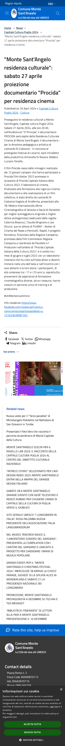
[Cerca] (58, 13)
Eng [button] (50, 3)
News (19, 28)
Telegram (15, 343)
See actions (9, 352)
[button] (32, 740)
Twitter (29, 339)
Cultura (24, 113)
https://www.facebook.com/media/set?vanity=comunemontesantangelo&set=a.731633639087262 (23, 309)
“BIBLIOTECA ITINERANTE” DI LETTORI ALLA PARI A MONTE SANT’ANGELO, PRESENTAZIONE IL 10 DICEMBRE (29, 614)
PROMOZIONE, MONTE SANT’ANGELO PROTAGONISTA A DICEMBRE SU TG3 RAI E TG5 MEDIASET (32, 599)
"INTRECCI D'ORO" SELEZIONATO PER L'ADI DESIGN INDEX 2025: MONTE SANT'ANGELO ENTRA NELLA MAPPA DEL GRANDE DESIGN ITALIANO (32, 477)
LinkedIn (31, 343)
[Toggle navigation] (7, 13)
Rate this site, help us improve (35, 630)
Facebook (13, 339)
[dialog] (32, 716)
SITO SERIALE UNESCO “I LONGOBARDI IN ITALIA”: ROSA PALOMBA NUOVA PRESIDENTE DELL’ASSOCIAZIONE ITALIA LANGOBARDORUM (31, 521)
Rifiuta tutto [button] (32, 732)
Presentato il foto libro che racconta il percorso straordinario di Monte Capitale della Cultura (30, 435)
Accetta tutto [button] (32, 724)
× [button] (61, 689)
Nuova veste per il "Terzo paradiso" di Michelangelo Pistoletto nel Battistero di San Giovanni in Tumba (30, 420)
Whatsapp (44, 339)
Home (7, 28)
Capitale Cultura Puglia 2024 (21, 32)
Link (15, 716)
